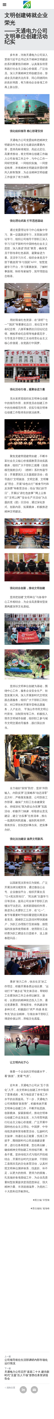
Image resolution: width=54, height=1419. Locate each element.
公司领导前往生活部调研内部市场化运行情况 (26, 1361)
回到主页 (11, 1387)
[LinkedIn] (23, 1389)
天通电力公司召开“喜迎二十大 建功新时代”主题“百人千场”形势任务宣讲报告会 (26, 1375)
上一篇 (7, 1356)
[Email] (34, 1389)
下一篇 (7, 1368)
